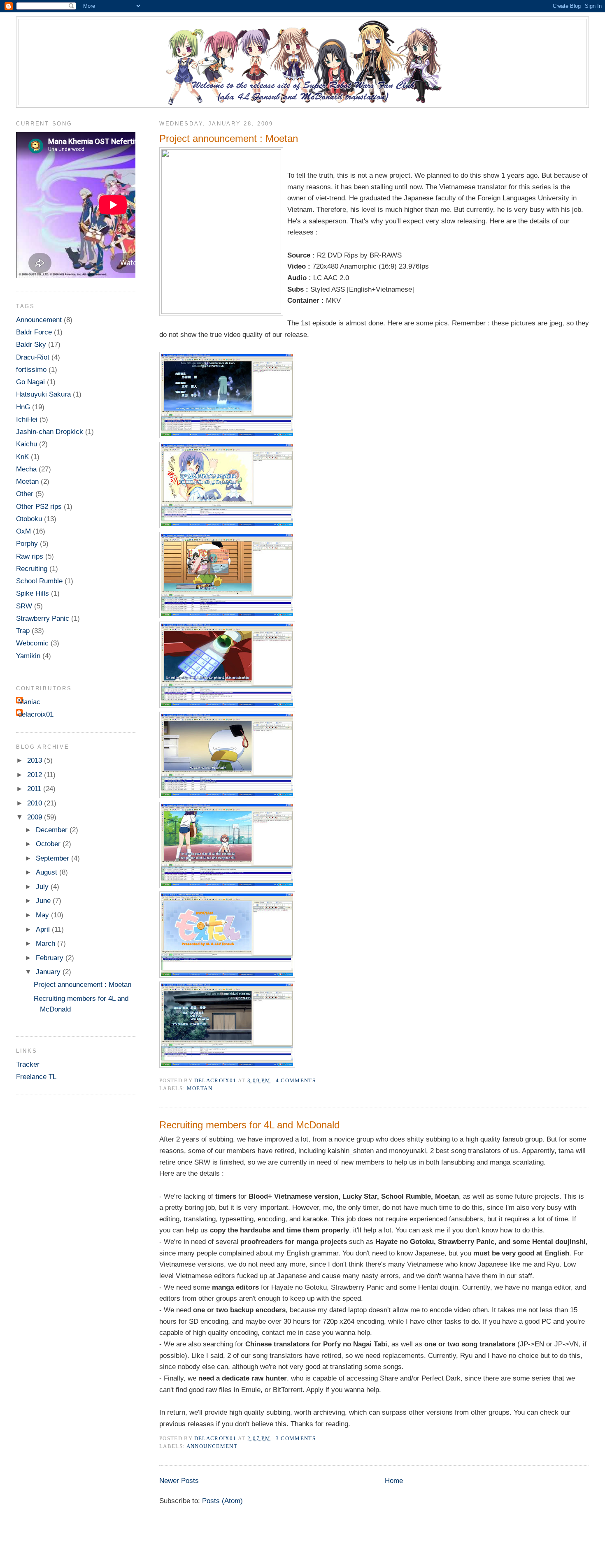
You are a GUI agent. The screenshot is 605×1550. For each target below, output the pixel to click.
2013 (35, 760)
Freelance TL (36, 1076)
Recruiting (31, 568)
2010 (35, 803)
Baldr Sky (31, 344)
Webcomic (32, 643)
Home (394, 1480)
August (47, 872)
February (50, 958)
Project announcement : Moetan (228, 138)
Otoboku (29, 519)
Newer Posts (179, 1480)
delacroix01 (36, 714)
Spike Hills (32, 593)
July (43, 886)
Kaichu (26, 444)
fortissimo (31, 369)
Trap (23, 630)
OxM (23, 531)
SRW (24, 606)
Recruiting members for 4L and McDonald (249, 1124)
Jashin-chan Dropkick (49, 431)
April (44, 929)
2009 (35, 817)
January (49, 972)
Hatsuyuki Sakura (43, 394)
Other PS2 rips (39, 506)
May (43, 915)
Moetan (199, 1088)
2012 (35, 774)
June (44, 900)
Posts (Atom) (222, 1501)
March (46, 943)
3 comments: (298, 1438)
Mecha (26, 469)
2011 (35, 788)
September (53, 858)
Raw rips (29, 556)
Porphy (27, 543)
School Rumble (39, 581)
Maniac (29, 702)
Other (24, 494)
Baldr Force (34, 332)
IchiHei (26, 419)
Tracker (28, 1064)
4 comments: (298, 1080)
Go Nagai (30, 382)
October (49, 844)
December (53, 830)
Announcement (211, 1446)
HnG (23, 407)
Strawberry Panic (42, 618)
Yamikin (28, 656)
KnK (22, 456)
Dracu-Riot (32, 357)
